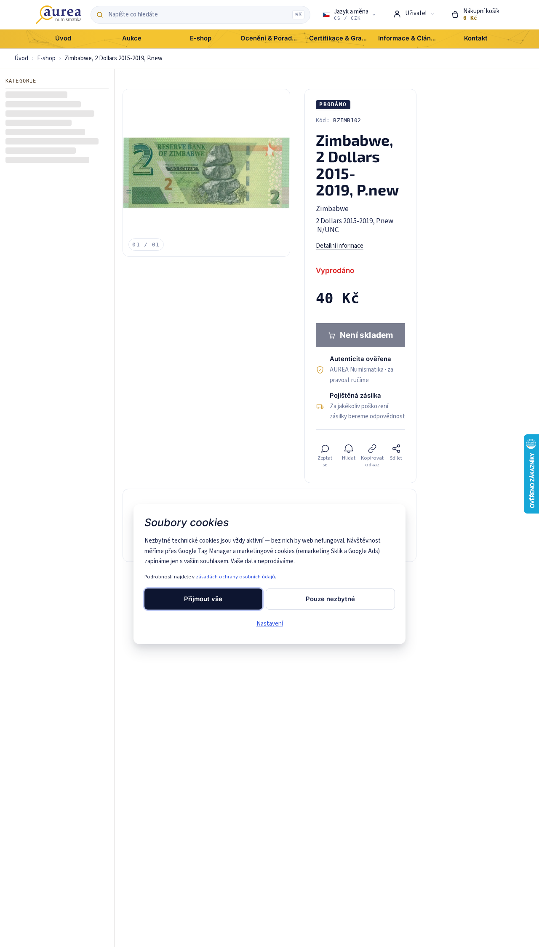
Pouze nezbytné (330, 599)
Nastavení (269, 623)
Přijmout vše (203, 599)
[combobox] (198, 15)
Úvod (21, 58)
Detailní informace (339, 245)
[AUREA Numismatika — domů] (58, 14)
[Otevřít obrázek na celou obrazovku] (206, 172)
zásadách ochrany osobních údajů (235, 577)
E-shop (46, 58)
